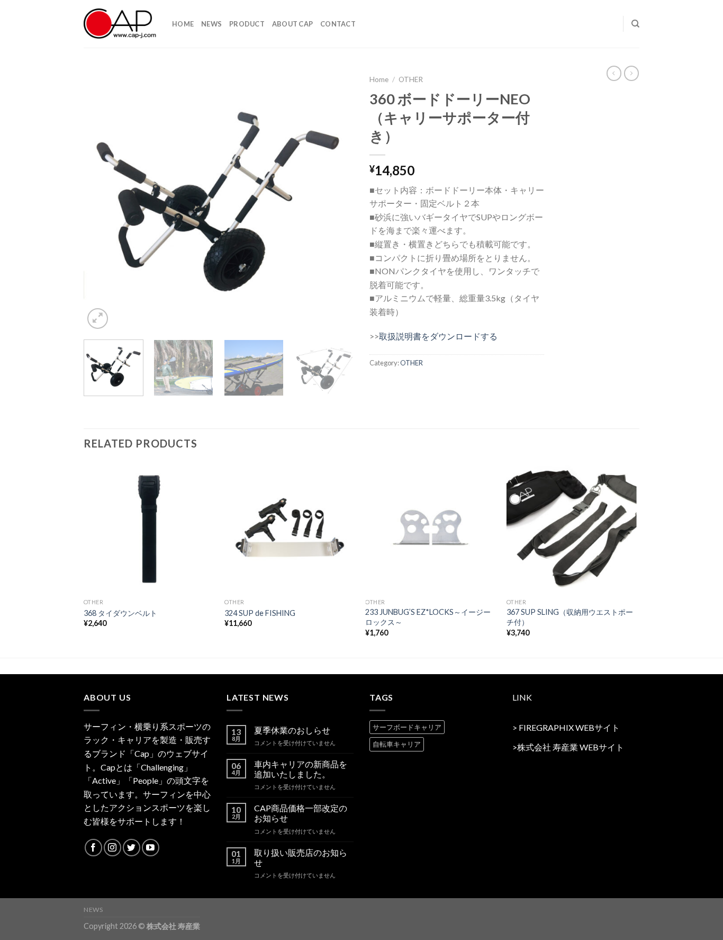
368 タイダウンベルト (120, 612)
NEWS (211, 24)
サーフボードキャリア (407, 727)
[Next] (335, 200)
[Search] (635, 24)
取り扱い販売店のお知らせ (300, 857)
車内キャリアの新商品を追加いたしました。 (300, 769)
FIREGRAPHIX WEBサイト (569, 727)
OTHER (411, 79)
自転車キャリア (397, 744)
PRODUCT (247, 24)
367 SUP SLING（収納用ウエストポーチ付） (570, 616)
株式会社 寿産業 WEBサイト (570, 747)
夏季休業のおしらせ (292, 730)
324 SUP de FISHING (259, 612)
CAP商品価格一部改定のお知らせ (300, 813)
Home (378, 79)
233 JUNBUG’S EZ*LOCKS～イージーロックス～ (428, 616)
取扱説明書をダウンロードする (438, 336)
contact (338, 24)
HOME (183, 24)
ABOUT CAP (292, 24)
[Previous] (102, 200)
